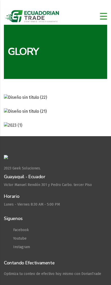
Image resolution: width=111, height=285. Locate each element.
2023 (7, 168)
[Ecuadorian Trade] (55, 160)
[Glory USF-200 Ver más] (55, 111)
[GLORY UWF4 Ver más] (55, 125)
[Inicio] (32, 15)
